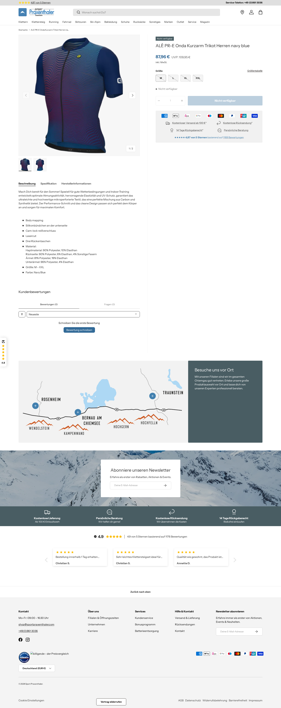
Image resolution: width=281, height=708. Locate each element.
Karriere (93, 631)
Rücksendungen (185, 624)
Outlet (180, 21)
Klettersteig (38, 21)
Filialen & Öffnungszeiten (103, 618)
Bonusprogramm (145, 624)
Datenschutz (193, 700)
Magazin (205, 21)
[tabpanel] (79, 232)
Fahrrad (66, 21)
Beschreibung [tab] (27, 183)
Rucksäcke (139, 21)
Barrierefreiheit (238, 700)
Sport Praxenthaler (34, 684)
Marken (168, 21)
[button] (260, 12)
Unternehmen (96, 624)
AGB (181, 700)
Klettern (23, 21)
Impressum (255, 700)
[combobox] (146, 12)
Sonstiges (154, 21)
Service (192, 21)
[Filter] (22, 314)
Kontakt (180, 631)
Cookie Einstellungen (31, 700)
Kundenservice (144, 618)
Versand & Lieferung (187, 618)
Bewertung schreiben (79, 330)
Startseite (23, 30)
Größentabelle (254, 70)
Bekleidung (110, 21)
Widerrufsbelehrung (214, 700)
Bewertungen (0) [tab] (49, 304)
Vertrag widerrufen (111, 701)
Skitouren (80, 21)
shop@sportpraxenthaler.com (36, 624)
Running (54, 21)
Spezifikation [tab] (48, 183)
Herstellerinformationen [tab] (76, 183)
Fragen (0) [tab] (109, 304)
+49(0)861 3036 (28, 631)
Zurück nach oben (140, 591)
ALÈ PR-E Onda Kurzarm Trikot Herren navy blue (50, 30)
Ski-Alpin (95, 21)
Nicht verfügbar (225, 100)
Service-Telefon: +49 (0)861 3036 (244, 2)
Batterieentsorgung (147, 631)
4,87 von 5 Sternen (41, 2)
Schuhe (125, 21)
